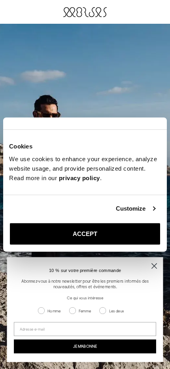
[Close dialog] (154, 266)
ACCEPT (85, 233)
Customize (131, 208)
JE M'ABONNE (85, 346)
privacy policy (79, 177)
